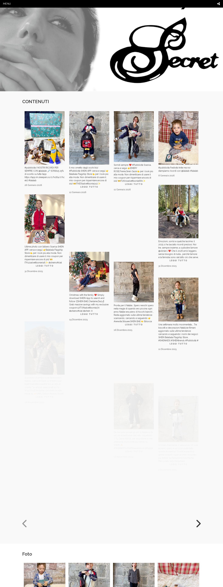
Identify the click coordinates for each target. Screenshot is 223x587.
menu (7, 3)
